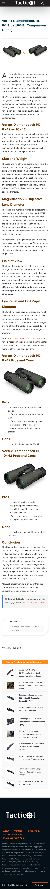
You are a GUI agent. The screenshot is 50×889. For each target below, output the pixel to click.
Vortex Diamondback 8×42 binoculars (24, 338)
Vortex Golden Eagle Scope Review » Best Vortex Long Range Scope (30, 772)
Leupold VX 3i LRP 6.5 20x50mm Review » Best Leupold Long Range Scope (30, 673)
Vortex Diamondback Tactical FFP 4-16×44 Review (31, 709)
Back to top (40, 885)
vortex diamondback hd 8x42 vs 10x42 (26, 628)
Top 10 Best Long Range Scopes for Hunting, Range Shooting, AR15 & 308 (30, 734)
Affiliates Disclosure (12, 834)
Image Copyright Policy (14, 838)
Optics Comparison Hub (33, 602)
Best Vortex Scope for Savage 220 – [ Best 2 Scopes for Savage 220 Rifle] (31, 698)
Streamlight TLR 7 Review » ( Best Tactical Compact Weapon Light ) (32, 722)
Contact (18, 831)
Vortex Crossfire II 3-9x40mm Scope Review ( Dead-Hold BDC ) (32, 759)
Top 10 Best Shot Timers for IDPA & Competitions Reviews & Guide (32, 685)
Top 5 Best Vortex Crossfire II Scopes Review (31, 782)
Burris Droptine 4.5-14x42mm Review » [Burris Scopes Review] (31, 747)
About (6, 831)
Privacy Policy (33, 831)
